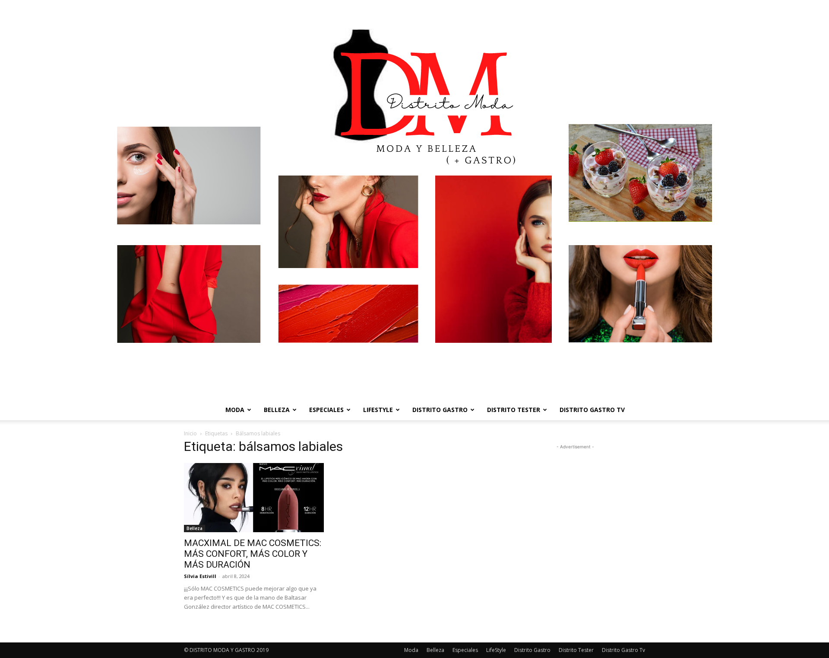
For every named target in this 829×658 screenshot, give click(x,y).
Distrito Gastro (440, 410)
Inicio (190, 433)
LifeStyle (378, 410)
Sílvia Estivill (200, 576)
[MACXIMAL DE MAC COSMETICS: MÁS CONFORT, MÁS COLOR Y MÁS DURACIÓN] (254, 497)
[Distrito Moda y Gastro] (414, 199)
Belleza (277, 410)
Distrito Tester (513, 410)
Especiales (326, 410)
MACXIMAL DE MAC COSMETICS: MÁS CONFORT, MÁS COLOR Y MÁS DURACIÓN (252, 554)
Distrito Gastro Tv (592, 410)
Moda (234, 410)
